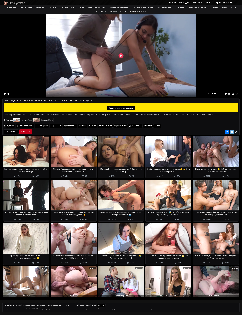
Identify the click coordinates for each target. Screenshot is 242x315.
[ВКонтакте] (227, 132)
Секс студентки (55, 305)
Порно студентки (70, 305)
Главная (172, 2)
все (158, 126)
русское (10, 126)
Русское (52, 7)
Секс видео (41, 305)
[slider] (107, 94)
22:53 (210, 114)
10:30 (143, 114)
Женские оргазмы (96, 7)
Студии (208, 2)
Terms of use (15, 305)
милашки (148, 126)
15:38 (166, 114)
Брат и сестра (229, 7)
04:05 (49, 114)
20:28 (189, 114)
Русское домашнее (119, 7)
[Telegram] (232, 132)
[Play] (5, 94)
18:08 (122, 114)
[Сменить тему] (101, 305)
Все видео (184, 2)
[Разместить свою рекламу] (121, 108)
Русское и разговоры (142, 7)
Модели (40, 7)
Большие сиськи (138, 11)
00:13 (30, 114)
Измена (214, 7)
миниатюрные (42, 126)
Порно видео (84, 305)
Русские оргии (67, 7)
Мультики (228, 2)
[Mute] (215, 94)
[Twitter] (236, 132)
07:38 (101, 114)
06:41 (77, 114)
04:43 (64, 114)
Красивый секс (164, 7)
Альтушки (101, 11)
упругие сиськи (105, 126)
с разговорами (70, 126)
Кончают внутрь (118, 11)
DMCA (6, 305)
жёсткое (82, 126)
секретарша (56, 126)
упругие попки (120, 126)
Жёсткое (180, 7)
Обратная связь (28, 305)
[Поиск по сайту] (237, 2)
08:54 (116, 114)
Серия (218, 2)
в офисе (92, 126)
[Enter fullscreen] (237, 94)
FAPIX (93, 305)
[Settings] (229, 94)
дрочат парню (135, 126)
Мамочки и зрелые (197, 7)
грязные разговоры (25, 126)
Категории (196, 2)
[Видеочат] (25, 131)
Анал (81, 7)
